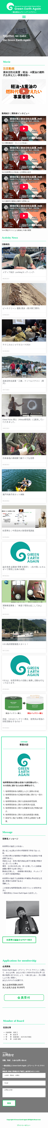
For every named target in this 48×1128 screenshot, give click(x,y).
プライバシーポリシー (23, 1125)
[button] (24, 16)
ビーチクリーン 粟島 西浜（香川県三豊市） (22, 308)
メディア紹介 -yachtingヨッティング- (19, 272)
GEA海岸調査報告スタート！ (15, 644)
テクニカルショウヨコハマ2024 (16, 345)
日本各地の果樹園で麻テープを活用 (18, 458)
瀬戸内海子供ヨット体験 (13, 494)
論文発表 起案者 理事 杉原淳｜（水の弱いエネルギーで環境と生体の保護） (24, 568)
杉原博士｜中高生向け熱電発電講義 (18, 531)
